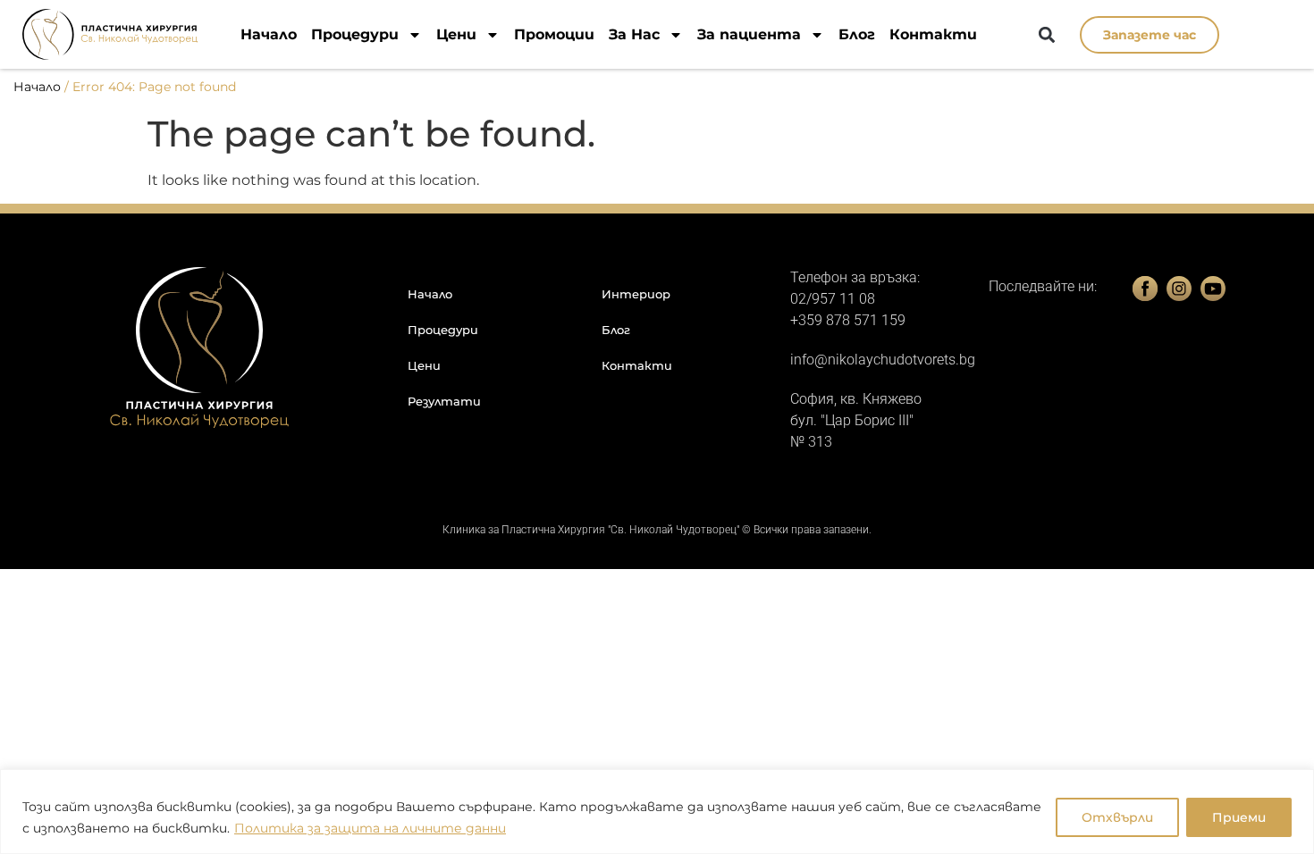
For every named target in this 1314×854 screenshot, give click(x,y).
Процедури (355, 34)
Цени (456, 34)
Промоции (554, 34)
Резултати (444, 401)
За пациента (749, 34)
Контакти (933, 34)
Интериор (636, 294)
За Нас (634, 34)
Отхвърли (1117, 817)
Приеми (1239, 817)
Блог (856, 34)
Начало (268, 34)
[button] (1047, 35)
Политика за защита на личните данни (370, 828)
